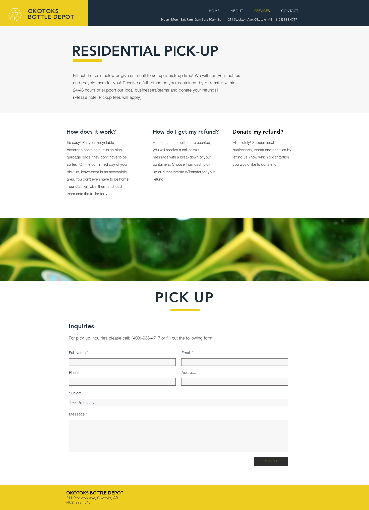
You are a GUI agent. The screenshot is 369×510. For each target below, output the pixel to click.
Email (186, 353)
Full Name (77, 353)
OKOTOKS (43, 11)
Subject (75, 393)
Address (188, 372)
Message (77, 414)
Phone (74, 372)
